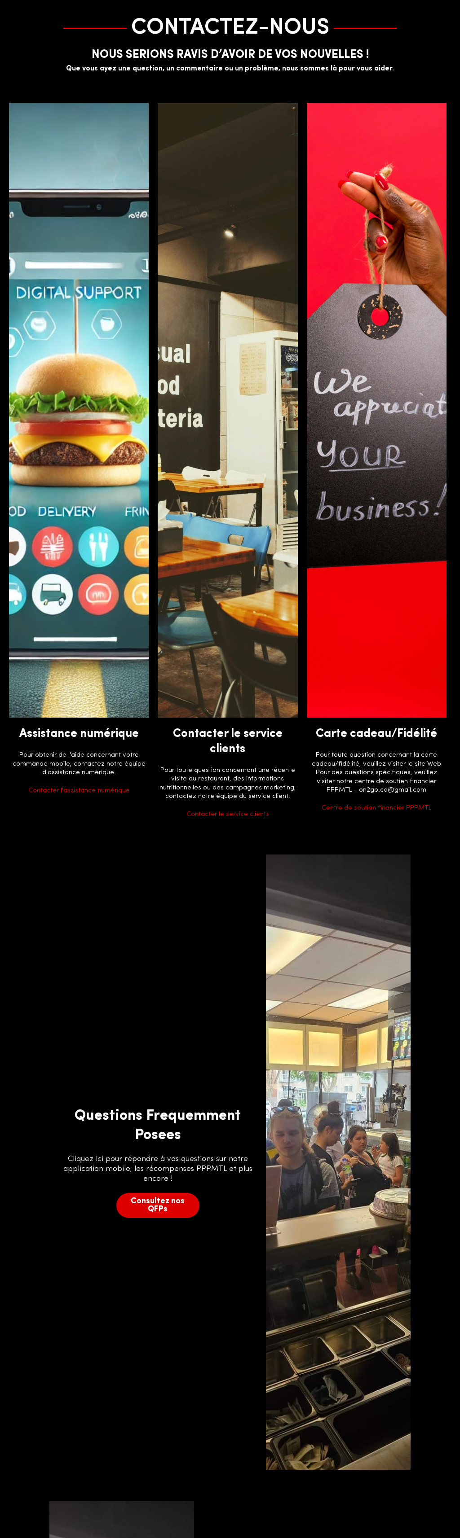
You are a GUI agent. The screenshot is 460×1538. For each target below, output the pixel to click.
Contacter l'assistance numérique (79, 790)
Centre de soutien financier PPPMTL (377, 808)
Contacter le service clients (227, 814)
